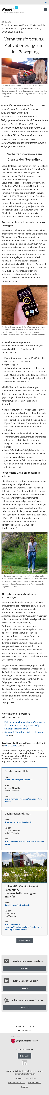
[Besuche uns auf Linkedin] (24, 1062)
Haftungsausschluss (16, 1082)
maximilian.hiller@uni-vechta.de (19, 779)
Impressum (17, 1078)
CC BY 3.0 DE (11, 745)
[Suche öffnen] (46, 2)
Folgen (23, 988)
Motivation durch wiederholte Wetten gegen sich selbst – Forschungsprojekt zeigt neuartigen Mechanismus (25, 725)
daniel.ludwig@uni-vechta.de (17, 905)
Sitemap (24, 1087)
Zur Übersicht (24, 940)
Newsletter (24, 968)
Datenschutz (31, 1078)
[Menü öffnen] (45, 10)
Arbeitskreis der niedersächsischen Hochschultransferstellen (28, 1072)
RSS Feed (25, 1007)
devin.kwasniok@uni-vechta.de (18, 822)
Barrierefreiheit (34, 1082)
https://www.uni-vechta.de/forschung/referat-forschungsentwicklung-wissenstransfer (24, 927)
